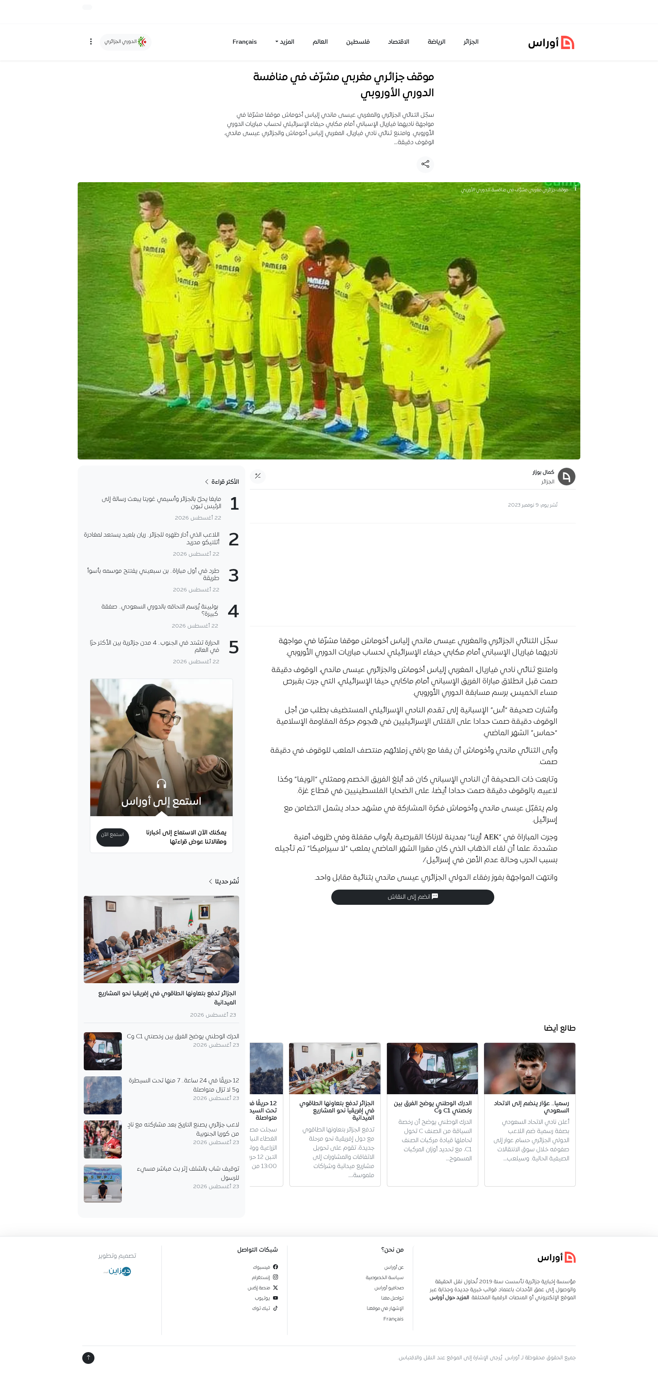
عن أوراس (394, 1267)
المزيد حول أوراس (449, 1298)
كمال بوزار (543, 472)
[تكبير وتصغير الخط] (258, 476)
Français (245, 42)
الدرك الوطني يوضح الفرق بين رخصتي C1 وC (183, 1037)
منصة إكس (259, 1288)
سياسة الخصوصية (385, 1278)
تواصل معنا (392, 1298)
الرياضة (437, 42)
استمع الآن (112, 834)
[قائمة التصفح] (91, 42)
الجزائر (471, 42)
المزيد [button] (287, 42)
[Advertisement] (413, 574)
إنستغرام (261, 1278)
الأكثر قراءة (224, 482)
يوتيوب (262, 1298)
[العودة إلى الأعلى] (88, 1358)
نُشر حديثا (226, 882)
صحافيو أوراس (389, 1288)
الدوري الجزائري (121, 41)
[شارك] (425, 164)
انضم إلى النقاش (410, 897)
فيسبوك (261, 1267)
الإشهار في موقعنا (385, 1308)
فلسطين (358, 42)
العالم (320, 42)
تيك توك (261, 1308)
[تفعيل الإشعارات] (87, 7)
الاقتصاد (398, 42)
